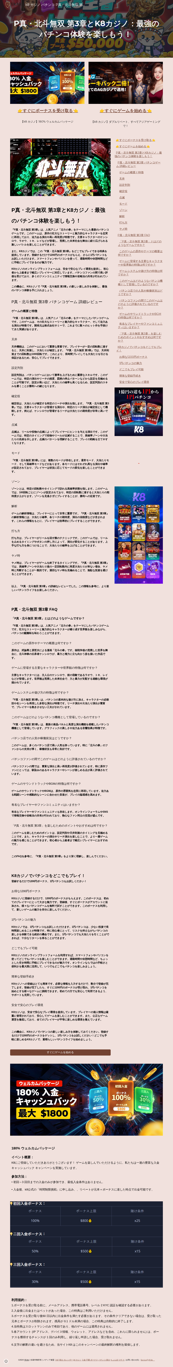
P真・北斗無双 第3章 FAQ (134, 235)
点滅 (122, 197)
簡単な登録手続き (130, 375)
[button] (6, 1361)
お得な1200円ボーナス (133, 356)
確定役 (123, 191)
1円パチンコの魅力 (130, 363)
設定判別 (124, 185)
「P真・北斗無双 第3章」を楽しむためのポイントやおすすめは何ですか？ (140, 337)
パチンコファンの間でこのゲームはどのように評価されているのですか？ (140, 304)
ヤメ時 (123, 228)
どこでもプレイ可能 (131, 369)
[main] (86, 29)
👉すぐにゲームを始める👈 (133, 146)
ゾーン (123, 210)
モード (123, 203)
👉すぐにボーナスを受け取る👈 (135, 140)
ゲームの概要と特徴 (131, 172)
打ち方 (123, 222)
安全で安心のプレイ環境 (134, 382)
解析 (122, 216)
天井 (122, 178)
